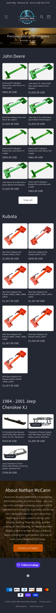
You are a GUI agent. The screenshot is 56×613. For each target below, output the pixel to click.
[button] (6, 16)
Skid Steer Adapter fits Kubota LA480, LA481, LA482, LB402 (14, 336)
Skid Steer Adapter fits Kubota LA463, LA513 (11, 253)
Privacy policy (45, 601)
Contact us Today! (28, 547)
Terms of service (36, 606)
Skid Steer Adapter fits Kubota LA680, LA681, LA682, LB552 (14, 294)
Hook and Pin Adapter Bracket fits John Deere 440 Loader (39, 150)
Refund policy (21, 606)
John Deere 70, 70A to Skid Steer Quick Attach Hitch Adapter (39, 85)
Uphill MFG (15, 601)
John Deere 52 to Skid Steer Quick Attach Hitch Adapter (14, 183)
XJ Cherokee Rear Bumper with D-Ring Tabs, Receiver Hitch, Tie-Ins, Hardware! (13, 434)
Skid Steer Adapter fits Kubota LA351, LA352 (37, 335)
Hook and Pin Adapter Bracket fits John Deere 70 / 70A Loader (14, 85)
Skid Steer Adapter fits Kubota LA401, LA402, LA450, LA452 (40, 294)
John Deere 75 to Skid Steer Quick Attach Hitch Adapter (40, 118)
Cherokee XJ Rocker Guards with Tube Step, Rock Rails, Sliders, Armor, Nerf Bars (39, 434)
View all (28, 200)
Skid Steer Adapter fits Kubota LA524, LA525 (37, 253)
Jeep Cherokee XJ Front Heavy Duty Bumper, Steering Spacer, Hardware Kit (14, 466)
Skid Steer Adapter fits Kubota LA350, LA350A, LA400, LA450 (12, 379)
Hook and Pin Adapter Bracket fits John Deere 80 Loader (39, 184)
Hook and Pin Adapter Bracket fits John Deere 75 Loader (13, 150)
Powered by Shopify (29, 601)
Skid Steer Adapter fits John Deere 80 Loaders (14, 118)
